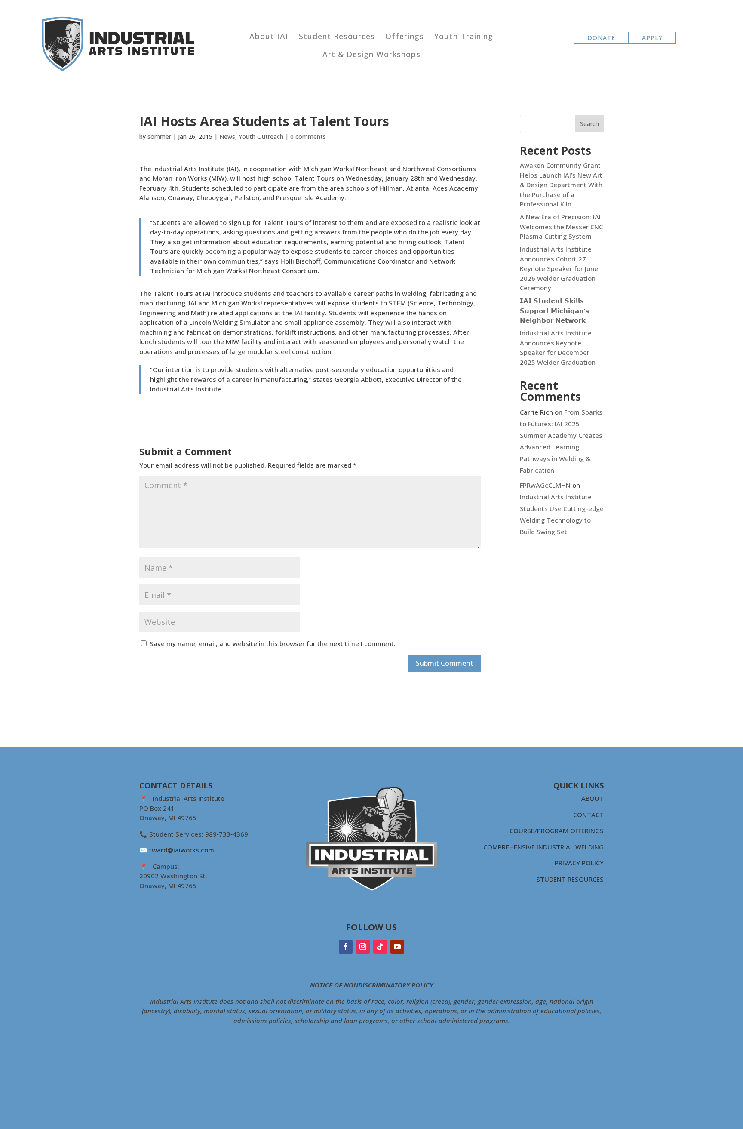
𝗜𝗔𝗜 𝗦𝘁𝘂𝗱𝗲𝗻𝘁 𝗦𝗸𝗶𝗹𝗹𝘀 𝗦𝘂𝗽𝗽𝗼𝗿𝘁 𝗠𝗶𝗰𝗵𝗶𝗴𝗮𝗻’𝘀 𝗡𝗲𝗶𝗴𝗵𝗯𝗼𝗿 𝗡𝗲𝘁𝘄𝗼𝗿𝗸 (554, 310)
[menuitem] (269, 36)
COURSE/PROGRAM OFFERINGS (557, 830)
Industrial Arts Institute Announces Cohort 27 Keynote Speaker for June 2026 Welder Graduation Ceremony (559, 268)
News (227, 136)
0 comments (308, 136)
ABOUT (592, 798)
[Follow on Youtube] (397, 947)
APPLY (652, 38)
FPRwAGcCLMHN (545, 485)
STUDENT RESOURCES (570, 879)
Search (589, 124)
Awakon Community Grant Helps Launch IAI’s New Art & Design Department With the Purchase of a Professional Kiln (561, 184)
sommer (159, 136)
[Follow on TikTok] (380, 947)
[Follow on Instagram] (363, 947)
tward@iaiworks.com (181, 850)
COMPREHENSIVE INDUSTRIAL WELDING (543, 847)
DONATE (601, 38)
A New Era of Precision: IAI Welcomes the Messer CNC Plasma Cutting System (561, 226)
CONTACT (588, 814)
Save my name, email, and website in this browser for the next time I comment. (273, 643)
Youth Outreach (261, 136)
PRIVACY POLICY (579, 862)
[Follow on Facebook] (346, 947)
